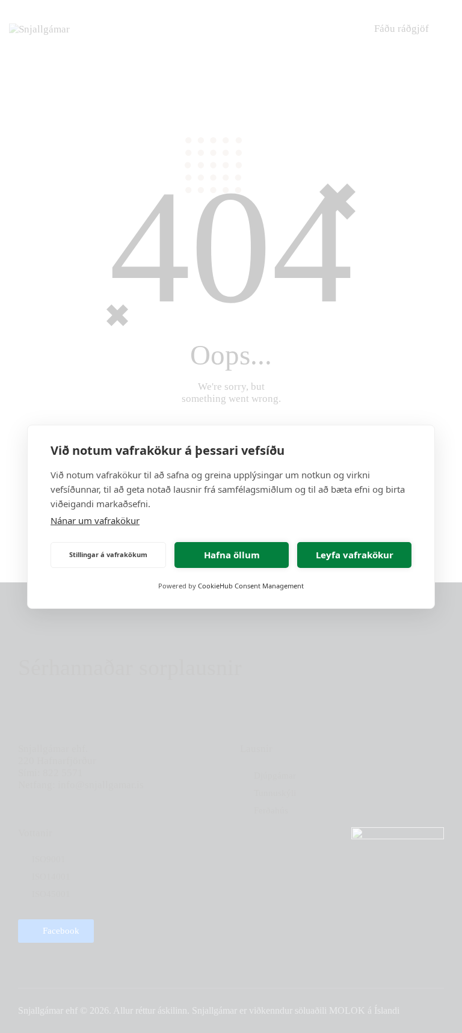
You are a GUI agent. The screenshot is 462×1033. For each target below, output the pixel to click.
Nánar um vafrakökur (95, 520)
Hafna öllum (232, 555)
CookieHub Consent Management (251, 585)
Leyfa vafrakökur (354, 555)
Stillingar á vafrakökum (108, 554)
